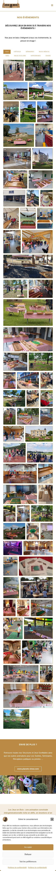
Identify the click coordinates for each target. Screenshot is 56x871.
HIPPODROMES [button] (36, 55)
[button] (52, 819)
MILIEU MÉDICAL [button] (44, 51)
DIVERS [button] (48, 55)
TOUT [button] (7, 51)
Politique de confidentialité (17, 868)
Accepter (28, 847)
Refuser (28, 854)
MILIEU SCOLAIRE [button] (20, 55)
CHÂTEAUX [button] (17, 51)
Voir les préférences (28, 861)
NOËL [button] (7, 55)
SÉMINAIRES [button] (30, 51)
